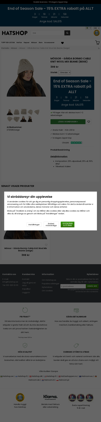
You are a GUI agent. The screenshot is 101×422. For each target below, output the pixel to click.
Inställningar (34, 224)
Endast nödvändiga (51, 224)
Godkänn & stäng (68, 224)
